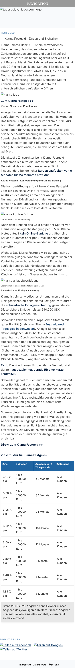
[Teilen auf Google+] (50, 645)
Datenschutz (39, 664)
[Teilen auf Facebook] (17, 645)
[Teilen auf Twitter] (15, 649)
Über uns (54, 664)
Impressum (25, 664)
